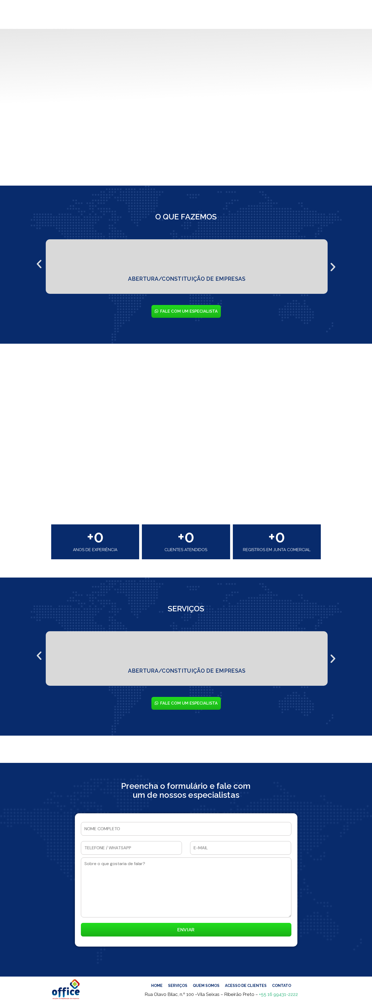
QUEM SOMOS (206, 985)
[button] (39, 262)
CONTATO (281, 985)
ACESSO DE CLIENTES (246, 985)
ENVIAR (186, 929)
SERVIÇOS (177, 985)
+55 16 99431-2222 (278, 994)
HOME (157, 985)
